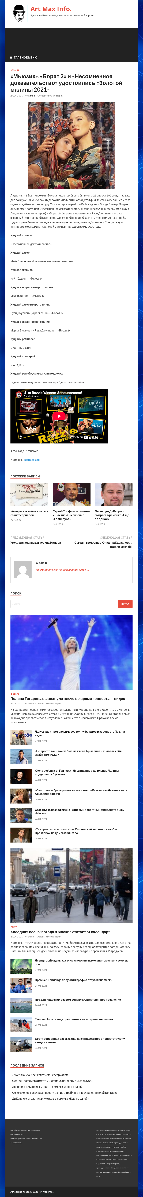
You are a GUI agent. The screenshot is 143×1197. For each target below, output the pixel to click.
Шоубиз (14, 694)
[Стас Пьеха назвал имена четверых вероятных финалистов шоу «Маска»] (21, 822)
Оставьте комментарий (50, 95)
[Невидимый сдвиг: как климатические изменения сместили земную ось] (21, 972)
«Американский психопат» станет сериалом (29, 513)
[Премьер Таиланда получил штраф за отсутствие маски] (21, 992)
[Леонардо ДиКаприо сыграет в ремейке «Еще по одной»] (114, 507)
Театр (13, 927)
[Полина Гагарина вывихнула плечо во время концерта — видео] (71, 690)
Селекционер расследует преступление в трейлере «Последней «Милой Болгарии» (65, 1092)
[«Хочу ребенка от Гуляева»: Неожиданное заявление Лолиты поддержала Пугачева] (21, 783)
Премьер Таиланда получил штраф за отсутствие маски (73, 980)
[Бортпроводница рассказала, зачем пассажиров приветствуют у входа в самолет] (21, 1050)
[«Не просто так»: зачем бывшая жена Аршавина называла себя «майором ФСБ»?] (21, 763)
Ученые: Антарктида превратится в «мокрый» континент (74, 1019)
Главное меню (25, 57)
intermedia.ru (32, 459)
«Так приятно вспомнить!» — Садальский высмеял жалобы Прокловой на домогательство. (76, 831)
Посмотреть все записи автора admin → (62, 569)
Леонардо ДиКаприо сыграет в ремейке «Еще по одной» (112, 515)
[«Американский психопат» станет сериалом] (29, 507)
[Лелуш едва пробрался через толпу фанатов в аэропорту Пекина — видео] (21, 743)
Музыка (14, 70)
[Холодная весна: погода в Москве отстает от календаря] (71, 923)
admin (31, 95)
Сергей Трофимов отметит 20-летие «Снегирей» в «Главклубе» (71, 515)
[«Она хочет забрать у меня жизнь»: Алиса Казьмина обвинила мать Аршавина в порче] (21, 802)
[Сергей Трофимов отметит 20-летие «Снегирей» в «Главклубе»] (72, 507)
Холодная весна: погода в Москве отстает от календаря (60, 931)
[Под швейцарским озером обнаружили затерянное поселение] (21, 1011)
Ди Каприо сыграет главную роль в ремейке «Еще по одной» (50, 1098)
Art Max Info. (51, 9)
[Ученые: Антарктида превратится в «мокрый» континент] (21, 1031)
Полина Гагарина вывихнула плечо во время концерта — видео (67, 698)
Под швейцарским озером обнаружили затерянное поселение (78, 999)
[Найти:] (71, 604)
